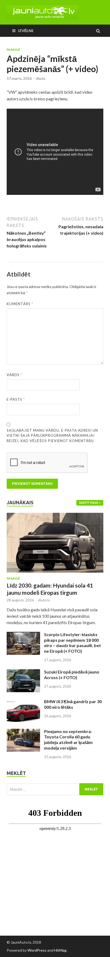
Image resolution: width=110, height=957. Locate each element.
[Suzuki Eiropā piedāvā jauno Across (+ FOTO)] (23, 672)
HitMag (60, 950)
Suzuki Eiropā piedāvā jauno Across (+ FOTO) (71, 674)
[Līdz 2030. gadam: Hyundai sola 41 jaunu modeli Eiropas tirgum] (55, 515)
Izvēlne (26, 30)
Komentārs (20, 304)
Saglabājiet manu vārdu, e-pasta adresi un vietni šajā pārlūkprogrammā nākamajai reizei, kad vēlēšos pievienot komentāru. (52, 435)
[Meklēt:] (55, 789)
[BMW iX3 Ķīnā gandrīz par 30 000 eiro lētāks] (23, 701)
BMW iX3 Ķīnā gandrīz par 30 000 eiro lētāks (73, 704)
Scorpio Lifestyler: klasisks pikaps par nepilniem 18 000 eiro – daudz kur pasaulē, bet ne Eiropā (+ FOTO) (72, 642)
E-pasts (16, 399)
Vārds (14, 375)
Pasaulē (13, 49)
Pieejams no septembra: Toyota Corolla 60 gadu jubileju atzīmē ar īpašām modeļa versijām (68, 739)
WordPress (37, 950)
